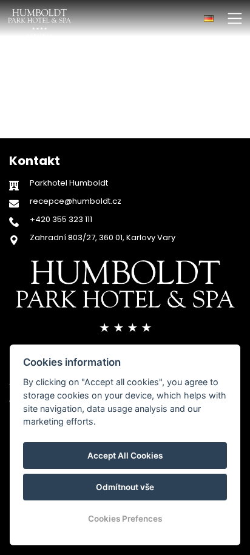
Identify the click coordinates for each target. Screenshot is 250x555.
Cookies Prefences (125, 518)
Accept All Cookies (125, 455)
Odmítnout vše (125, 487)
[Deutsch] (209, 18)
